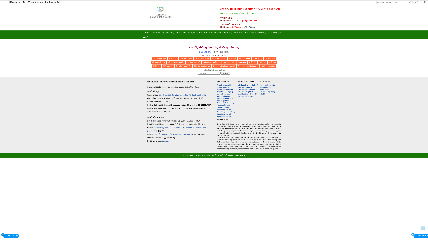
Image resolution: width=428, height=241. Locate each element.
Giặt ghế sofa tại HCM (246, 89)
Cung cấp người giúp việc (248, 66)
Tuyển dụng (264, 89)
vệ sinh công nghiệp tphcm (164, 128)
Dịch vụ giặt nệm (268, 66)
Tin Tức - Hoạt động (267, 92)
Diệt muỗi (242, 62)
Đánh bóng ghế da (224, 116)
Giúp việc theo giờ (219, 58)
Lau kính (232, 58)
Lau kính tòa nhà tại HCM (247, 94)
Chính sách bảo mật (267, 85)
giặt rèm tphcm (186, 134)
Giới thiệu (173, 58)
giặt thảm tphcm (160, 134)
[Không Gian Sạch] (161, 13)
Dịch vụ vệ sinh (186, 58)
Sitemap (165, 141)
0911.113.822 (234, 21)
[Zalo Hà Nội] (2, 234)
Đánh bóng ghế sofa (211, 62)
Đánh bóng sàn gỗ (224, 114)
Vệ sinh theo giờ (193, 62)
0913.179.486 (234, 27)
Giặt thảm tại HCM (245, 87)
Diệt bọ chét (168, 66)
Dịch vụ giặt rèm (229, 62)
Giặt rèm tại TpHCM (245, 92)
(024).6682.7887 (249, 21)
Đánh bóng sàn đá (224, 109)
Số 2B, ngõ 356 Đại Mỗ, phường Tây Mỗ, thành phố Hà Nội (182, 95)
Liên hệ (262, 94)
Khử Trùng (257, 58)
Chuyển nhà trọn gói (202, 66)
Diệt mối (156, 66)
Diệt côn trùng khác (183, 66)
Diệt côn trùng (244, 58)
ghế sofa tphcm (174, 134)
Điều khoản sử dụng (267, 87)
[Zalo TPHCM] (413, 234)
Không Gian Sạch (236, 155)
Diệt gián (272, 62)
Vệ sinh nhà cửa (158, 62)
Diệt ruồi (252, 62)
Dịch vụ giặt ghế (159, 58)
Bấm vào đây (205, 52)
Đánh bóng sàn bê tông (226, 112)
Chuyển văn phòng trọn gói (224, 66)
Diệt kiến (262, 62)
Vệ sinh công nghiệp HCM (248, 85)
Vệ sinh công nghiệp (176, 62)
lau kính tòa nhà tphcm (185, 128)
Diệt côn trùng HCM (245, 96)
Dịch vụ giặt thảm (202, 58)
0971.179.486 (248, 27)
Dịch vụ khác (270, 58)
